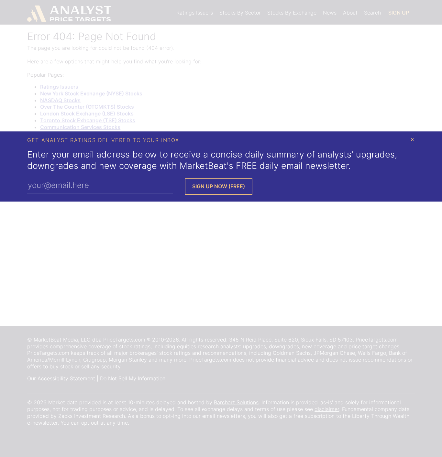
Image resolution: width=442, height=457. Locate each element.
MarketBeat (203, 165)
